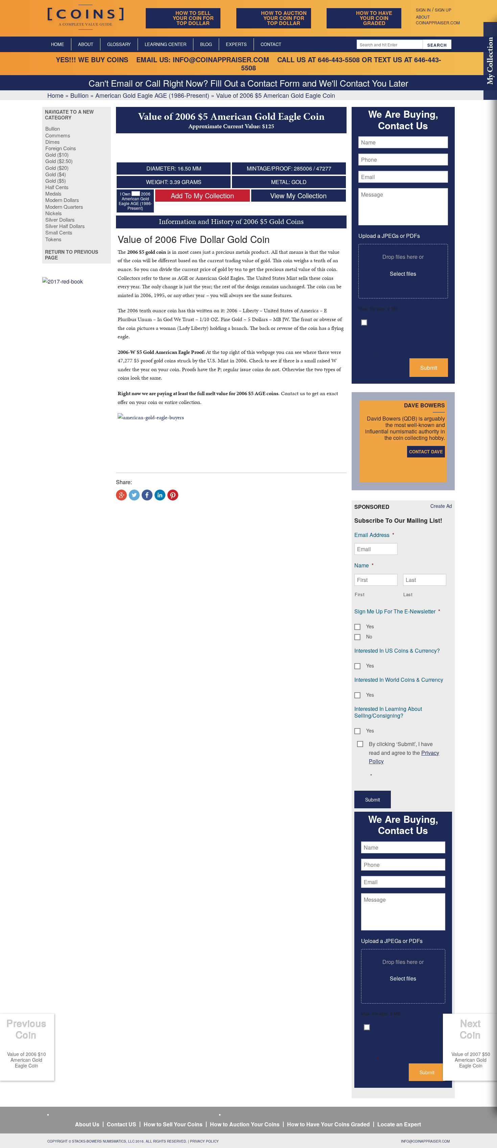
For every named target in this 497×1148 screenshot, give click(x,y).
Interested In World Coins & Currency (398, 679)
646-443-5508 (339, 59)
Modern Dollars (62, 199)
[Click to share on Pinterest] (172, 495)
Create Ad (441, 505)
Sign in (423, 10)
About (85, 44)
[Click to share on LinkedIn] (160, 495)
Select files (403, 273)
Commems (57, 135)
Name (364, 565)
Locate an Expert (399, 1124)
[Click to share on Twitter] (134, 495)
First (359, 594)
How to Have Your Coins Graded (328, 1124)
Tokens (53, 239)
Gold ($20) (57, 167)
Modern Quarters (64, 206)
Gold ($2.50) (59, 160)
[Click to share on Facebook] (147, 495)
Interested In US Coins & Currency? (397, 650)
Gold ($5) (55, 180)
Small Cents (58, 232)
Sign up (443, 10)
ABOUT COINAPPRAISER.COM (438, 19)
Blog (206, 44)
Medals (53, 193)
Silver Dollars (60, 219)
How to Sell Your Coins (173, 1124)
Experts (236, 44)
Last (408, 594)
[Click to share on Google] (121, 495)
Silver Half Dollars (65, 225)
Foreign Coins (60, 148)
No (369, 636)
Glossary (119, 44)
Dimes (52, 141)
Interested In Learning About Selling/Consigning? (388, 712)
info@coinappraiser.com (221, 59)
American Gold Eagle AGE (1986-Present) (152, 95)
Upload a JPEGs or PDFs (389, 236)
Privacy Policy (204, 1141)
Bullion (79, 95)
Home (57, 44)
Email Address (374, 535)
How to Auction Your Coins (245, 1124)
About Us (87, 1124)
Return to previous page (71, 255)
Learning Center (165, 44)
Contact (271, 44)
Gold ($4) (55, 174)
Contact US (121, 1124)
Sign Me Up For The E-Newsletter (397, 611)
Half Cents (57, 186)
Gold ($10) (57, 154)
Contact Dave (426, 451)
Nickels (53, 213)
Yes (370, 626)
